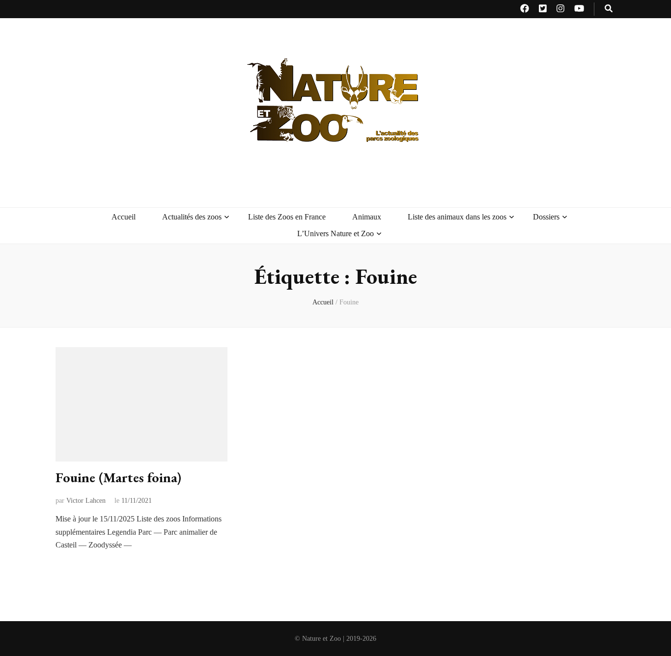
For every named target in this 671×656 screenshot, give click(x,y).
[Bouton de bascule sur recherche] (609, 9)
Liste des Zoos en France (287, 217)
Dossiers (546, 217)
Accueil (124, 217)
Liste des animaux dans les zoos (457, 217)
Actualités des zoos (192, 217)
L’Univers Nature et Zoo (335, 233)
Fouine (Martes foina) (118, 477)
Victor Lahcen (86, 500)
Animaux (366, 217)
